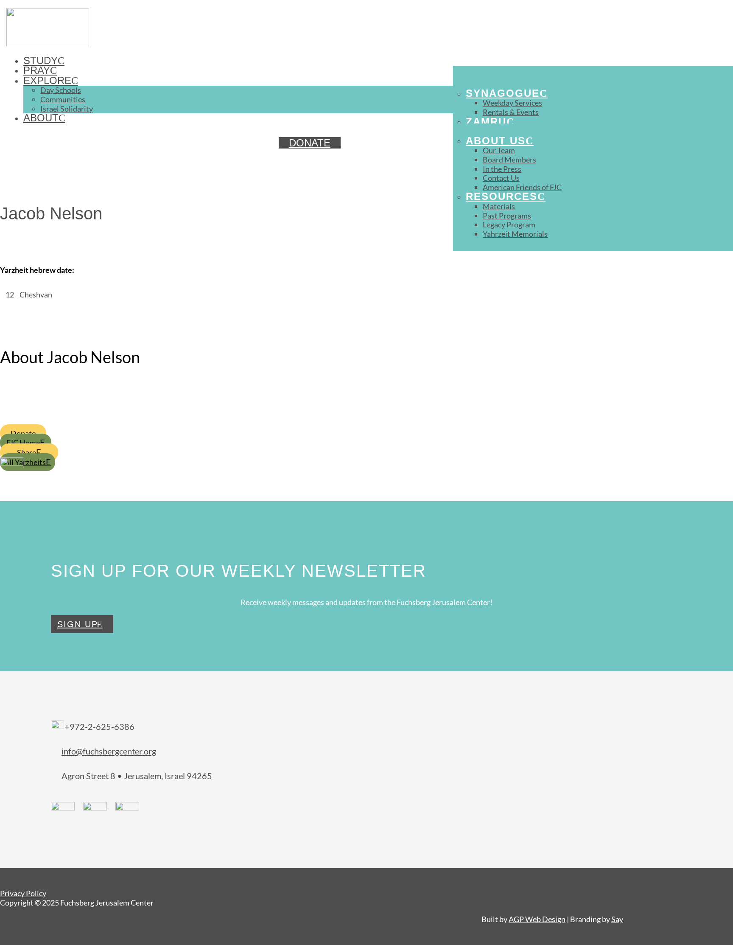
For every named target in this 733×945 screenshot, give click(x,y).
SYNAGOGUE (503, 93)
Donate (23, 433)
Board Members (509, 159)
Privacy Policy (23, 893)
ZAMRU (486, 121)
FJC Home (23, 442)
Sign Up (77, 624)
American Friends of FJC (522, 187)
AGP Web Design (537, 919)
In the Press (502, 169)
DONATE (309, 143)
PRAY (36, 70)
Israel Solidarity (66, 108)
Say (617, 919)
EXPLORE (47, 80)
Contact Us (501, 177)
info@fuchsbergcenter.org (109, 751)
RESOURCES (501, 196)
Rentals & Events (511, 112)
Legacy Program (509, 224)
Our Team (499, 150)
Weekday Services (512, 102)
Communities (62, 99)
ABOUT (41, 117)
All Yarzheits (25, 462)
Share (26, 452)
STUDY (40, 60)
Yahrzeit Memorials (515, 233)
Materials (499, 206)
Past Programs (507, 215)
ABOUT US (496, 140)
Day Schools (60, 90)
